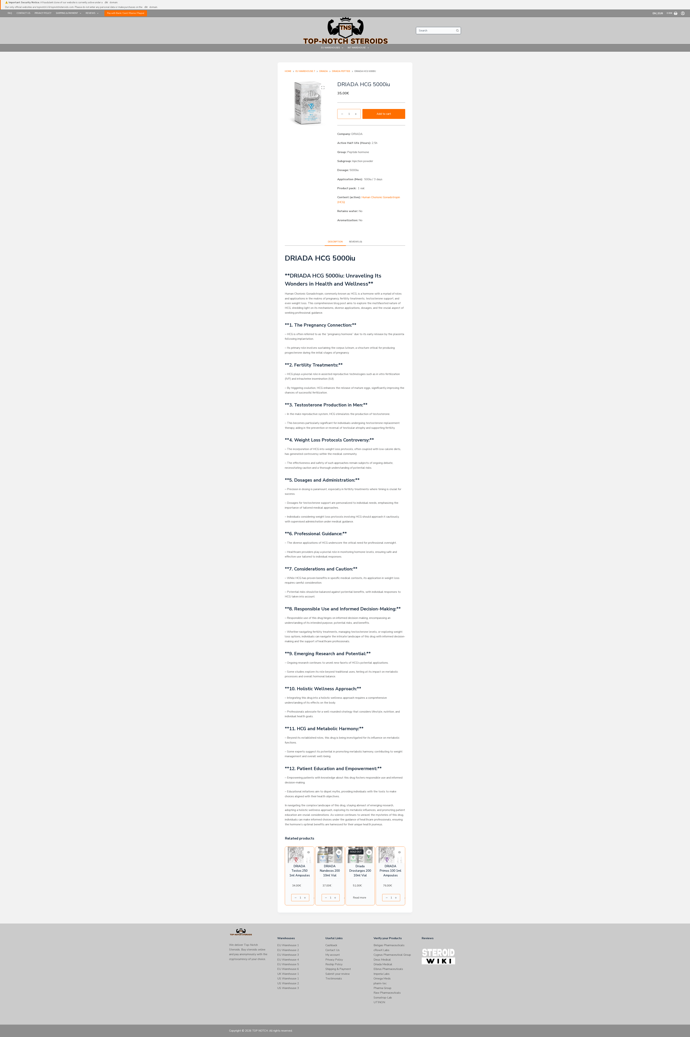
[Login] (683, 13)
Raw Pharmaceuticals (387, 993)
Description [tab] (335, 241)
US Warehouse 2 (288, 983)
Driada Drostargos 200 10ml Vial (360, 870)
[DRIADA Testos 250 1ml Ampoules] (299, 855)
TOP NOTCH (260, 1031)
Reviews (90, 13)
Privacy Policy (43, 13)
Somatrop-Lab (383, 998)
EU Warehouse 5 (288, 964)
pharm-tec (380, 983)
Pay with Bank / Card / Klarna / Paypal (125, 13)
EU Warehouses (330, 47)
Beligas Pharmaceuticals (389, 945)
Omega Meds (382, 979)
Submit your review (337, 974)
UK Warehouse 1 (288, 974)
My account (332, 955)
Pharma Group (382, 988)
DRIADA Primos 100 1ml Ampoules (390, 870)
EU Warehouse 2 (288, 950)
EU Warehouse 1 (288, 945)
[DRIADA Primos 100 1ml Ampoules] (390, 855)
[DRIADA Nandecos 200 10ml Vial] (329, 855)
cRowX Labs (381, 950)
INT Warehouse (357, 47)
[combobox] (435, 30)
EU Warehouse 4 (288, 960)
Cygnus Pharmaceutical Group (392, 955)
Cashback (331, 945)
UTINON (379, 1002)
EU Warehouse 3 (288, 955)
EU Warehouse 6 (288, 969)
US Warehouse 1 (288, 979)
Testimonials (333, 979)
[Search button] (457, 30)
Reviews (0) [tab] (355, 241)
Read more (359, 897)
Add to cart (384, 114)
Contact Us (23, 13)
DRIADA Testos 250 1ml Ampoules (299, 870)
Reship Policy (333, 964)
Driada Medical (383, 964)
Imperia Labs (382, 974)
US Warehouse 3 (288, 988)
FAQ (10, 13)
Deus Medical (382, 960)
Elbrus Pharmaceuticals (388, 969)
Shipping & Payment (67, 13)
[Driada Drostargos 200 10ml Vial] (360, 855)
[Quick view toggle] (308, 852)
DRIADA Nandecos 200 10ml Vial (330, 870)
